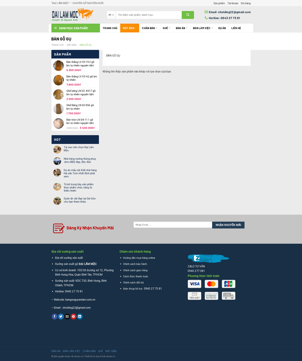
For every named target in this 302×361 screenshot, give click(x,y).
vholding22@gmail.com (76, 307)
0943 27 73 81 (74, 291)
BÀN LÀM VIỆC (202, 28)
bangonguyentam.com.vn (80, 299)
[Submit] (188, 15)
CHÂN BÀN (148, 28)
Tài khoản (232, 3)
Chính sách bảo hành (135, 264)
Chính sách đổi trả (133, 282)
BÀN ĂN (180, 28)
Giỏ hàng (246, 3)
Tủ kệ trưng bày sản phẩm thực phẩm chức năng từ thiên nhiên (79, 187)
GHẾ (165, 28)
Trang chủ (110, 28)
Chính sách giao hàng (135, 270)
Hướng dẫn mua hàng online (139, 257)
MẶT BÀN (128, 28)
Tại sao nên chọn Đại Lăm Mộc (79, 149)
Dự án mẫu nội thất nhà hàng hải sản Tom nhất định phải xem (80, 173)
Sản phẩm (219, 3)
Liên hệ (236, 28)
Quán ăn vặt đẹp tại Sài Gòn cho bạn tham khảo (80, 200)
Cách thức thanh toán (135, 276)
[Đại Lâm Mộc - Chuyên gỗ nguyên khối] (76, 15)
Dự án (222, 28)
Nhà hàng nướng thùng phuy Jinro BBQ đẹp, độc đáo (80, 160)
